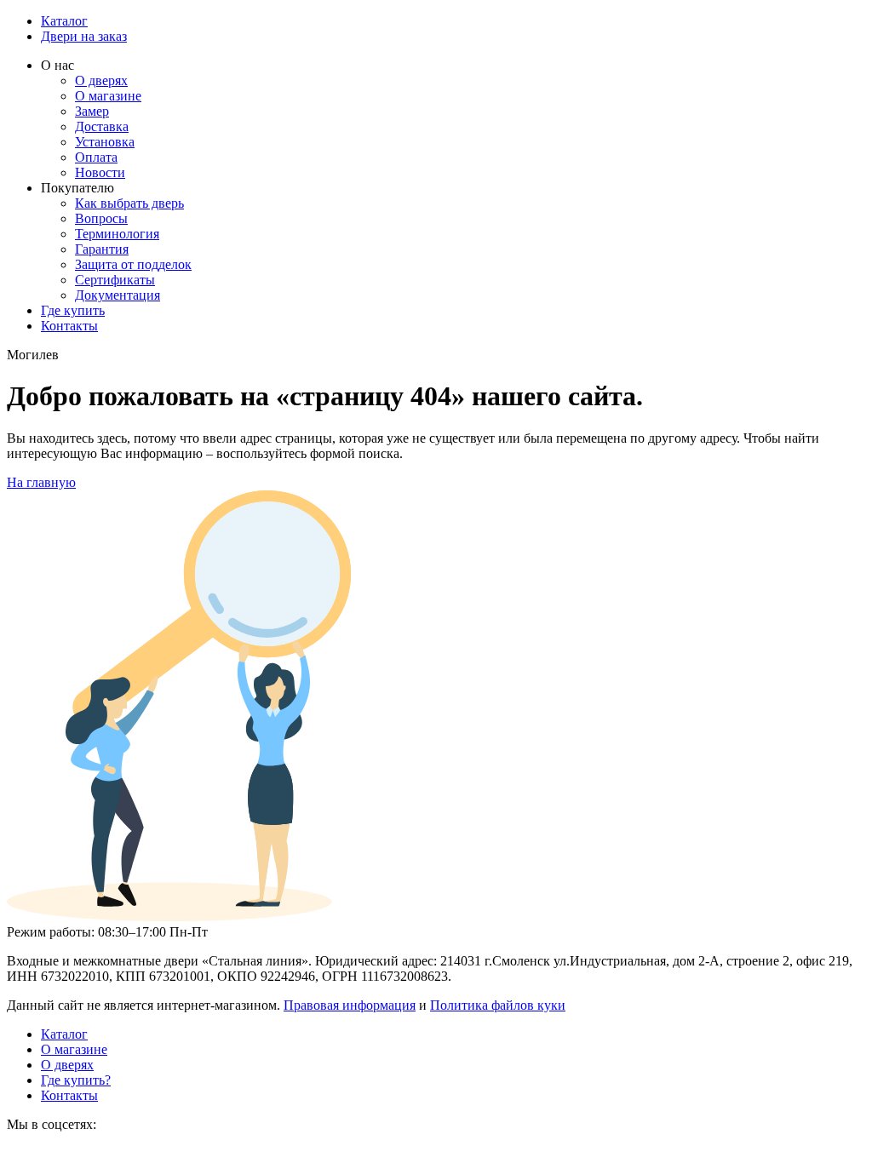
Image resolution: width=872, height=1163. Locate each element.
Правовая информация (350, 1005)
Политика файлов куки (497, 1005)
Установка (105, 142)
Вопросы (101, 218)
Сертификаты (115, 279)
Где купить (73, 310)
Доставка (102, 126)
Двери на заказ (84, 36)
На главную (41, 482)
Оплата (96, 157)
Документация (117, 295)
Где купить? (76, 1080)
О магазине (108, 96)
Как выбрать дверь (129, 203)
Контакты (69, 325)
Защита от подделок (133, 264)
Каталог (64, 21)
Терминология (117, 233)
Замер (92, 111)
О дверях (101, 80)
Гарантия (102, 249)
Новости (100, 172)
